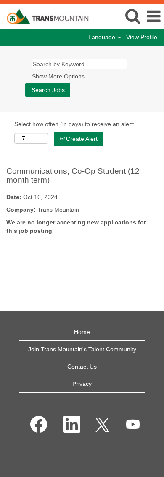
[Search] (132, 15)
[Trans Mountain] (45, 16)
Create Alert (81, 138)
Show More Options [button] (58, 76)
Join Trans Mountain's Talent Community (82, 349)
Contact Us (82, 366)
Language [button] (102, 37)
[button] (153, 16)
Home (82, 332)
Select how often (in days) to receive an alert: (74, 124)
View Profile (141, 37)
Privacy (82, 383)
